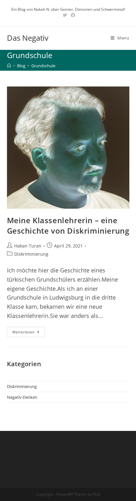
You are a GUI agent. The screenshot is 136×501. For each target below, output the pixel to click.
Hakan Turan (27, 246)
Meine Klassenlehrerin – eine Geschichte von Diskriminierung (68, 225)
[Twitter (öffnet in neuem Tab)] (65, 15)
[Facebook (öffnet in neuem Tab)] (72, 15)
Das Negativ (27, 38)
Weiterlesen (28, 333)
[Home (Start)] (9, 66)
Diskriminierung (31, 254)
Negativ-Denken (22, 397)
